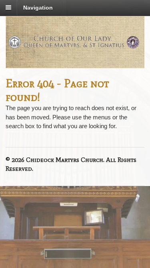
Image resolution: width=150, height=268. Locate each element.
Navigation (38, 7)
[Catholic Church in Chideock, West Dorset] (75, 48)
